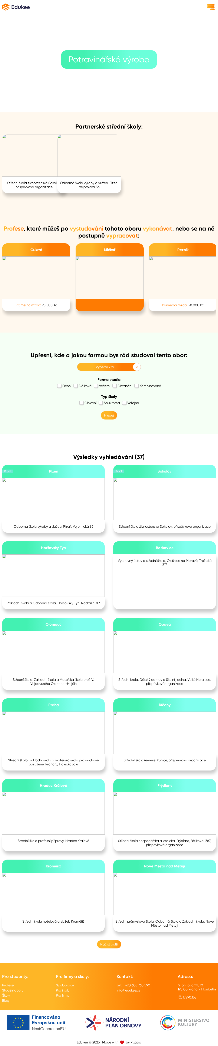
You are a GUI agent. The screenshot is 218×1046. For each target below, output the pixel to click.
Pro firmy (62, 995)
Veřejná (133, 403)
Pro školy (62, 990)
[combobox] (79, 367)
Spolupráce (65, 985)
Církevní (90, 403)
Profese (8, 985)
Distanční (125, 386)
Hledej (109, 415)
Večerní (104, 386)
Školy (6, 995)
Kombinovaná (150, 386)
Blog (5, 1000)
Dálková (85, 386)
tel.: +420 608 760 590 (133, 985)
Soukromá (112, 403)
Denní (66, 386)
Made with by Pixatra (121, 1042)
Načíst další (109, 944)
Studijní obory (12, 990)
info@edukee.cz (129, 990)
